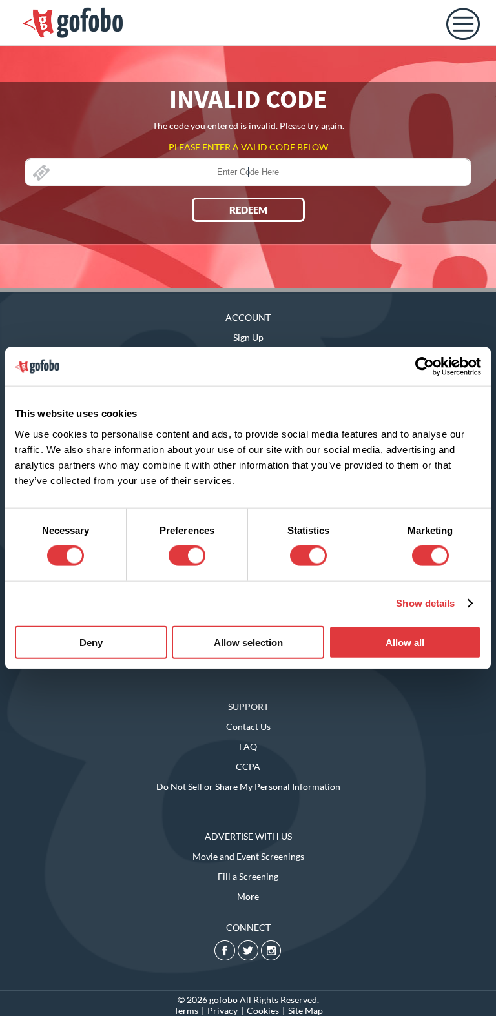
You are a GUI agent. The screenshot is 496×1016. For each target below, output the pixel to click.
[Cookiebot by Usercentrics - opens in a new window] (424, 366)
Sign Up (248, 337)
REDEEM (248, 210)
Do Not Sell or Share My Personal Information (248, 786)
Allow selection (248, 641)
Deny (91, 641)
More (248, 896)
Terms (186, 1010)
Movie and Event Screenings (248, 856)
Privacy (222, 1010)
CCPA (248, 766)
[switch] (187, 555)
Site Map (305, 1010)
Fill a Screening (248, 876)
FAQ (248, 746)
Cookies (263, 1010)
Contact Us (248, 726)
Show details (425, 603)
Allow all (405, 641)
